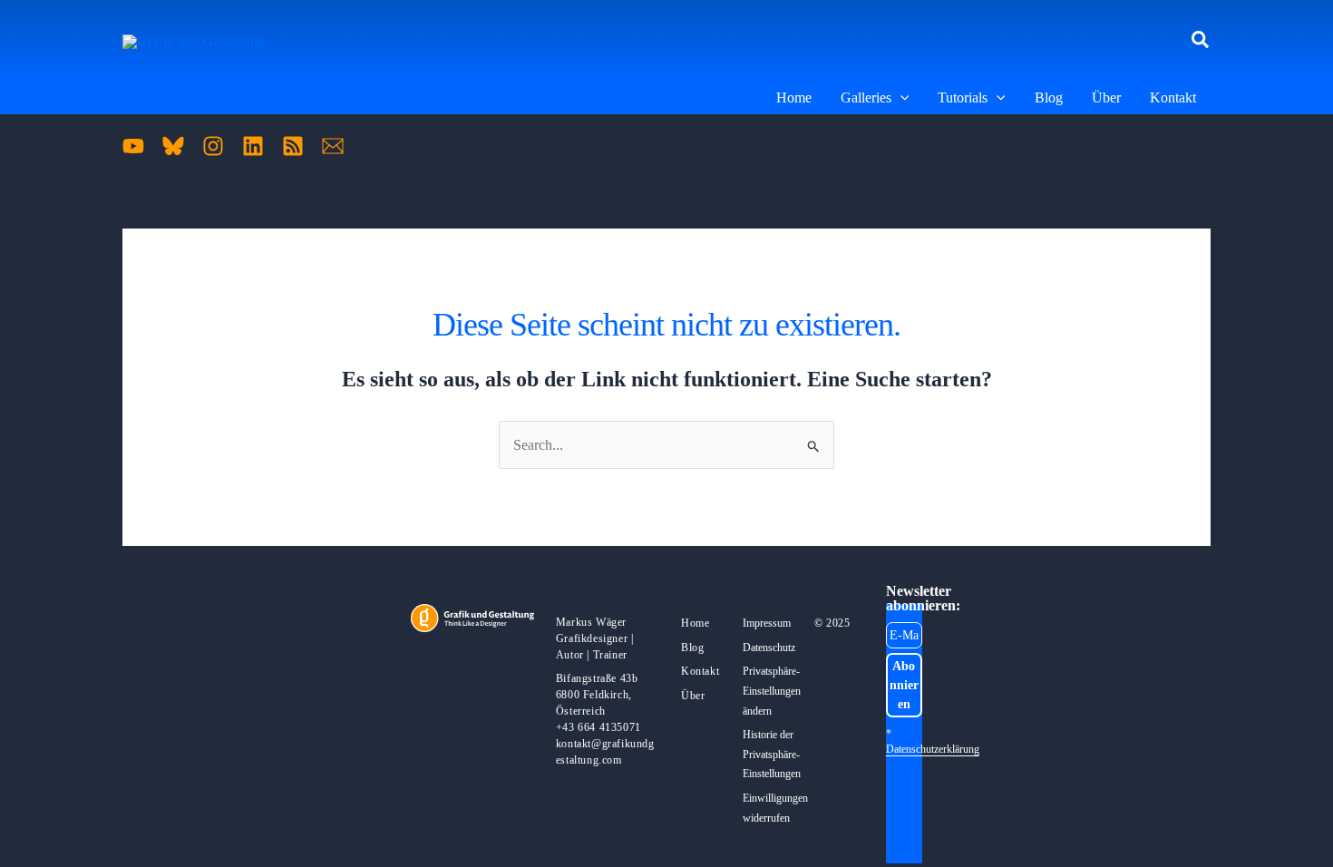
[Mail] (333, 146)
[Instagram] (213, 146)
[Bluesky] (173, 146)
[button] (1201, 40)
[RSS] (293, 146)
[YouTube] (133, 146)
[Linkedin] (253, 146)
